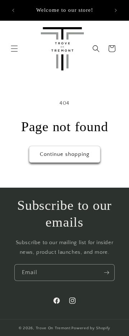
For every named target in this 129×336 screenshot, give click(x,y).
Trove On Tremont (53, 328)
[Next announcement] (116, 10)
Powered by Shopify (90, 328)
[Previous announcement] (13, 10)
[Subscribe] (106, 272)
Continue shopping (65, 154)
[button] (14, 48)
